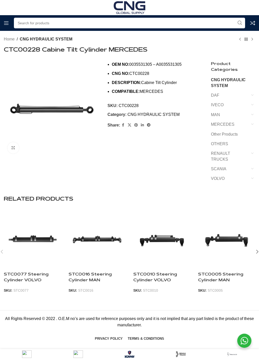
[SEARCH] (239, 23)
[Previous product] (240, 39)
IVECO (217, 105)
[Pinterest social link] (136, 125)
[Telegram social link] (148, 125)
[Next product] (252, 39)
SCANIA (218, 169)
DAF (215, 95)
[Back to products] (246, 39)
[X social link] (129, 125)
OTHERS (219, 144)
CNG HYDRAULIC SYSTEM (46, 39)
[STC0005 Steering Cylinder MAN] (226, 239)
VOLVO (218, 178)
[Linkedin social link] (142, 125)
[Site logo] (129, 7)
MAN (215, 115)
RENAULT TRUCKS (220, 156)
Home (9, 39)
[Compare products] (253, 23)
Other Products (224, 134)
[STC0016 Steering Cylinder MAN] (97, 239)
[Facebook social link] (123, 125)
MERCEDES (222, 124)
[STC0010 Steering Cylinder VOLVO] (161, 239)
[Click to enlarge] (13, 148)
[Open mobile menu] (6, 23)
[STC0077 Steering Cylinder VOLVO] (32, 239)
